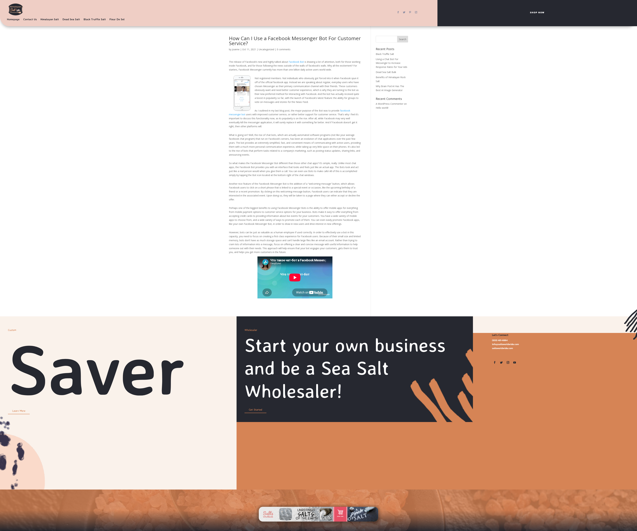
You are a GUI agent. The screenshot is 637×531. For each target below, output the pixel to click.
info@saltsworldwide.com (505, 344)
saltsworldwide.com (502, 348)
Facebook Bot (296, 61)
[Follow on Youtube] (514, 362)
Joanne (236, 49)
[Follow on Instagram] (416, 12)
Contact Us (30, 19)
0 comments (283, 49)
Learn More (18, 410)
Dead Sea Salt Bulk (386, 72)
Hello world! (382, 107)
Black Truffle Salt (95, 19)
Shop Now (537, 12)
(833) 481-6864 (500, 340)
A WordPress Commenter (389, 103)
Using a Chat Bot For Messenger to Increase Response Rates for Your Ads (391, 63)
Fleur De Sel (117, 19)
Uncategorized (266, 49)
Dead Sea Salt (71, 19)
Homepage (13, 19)
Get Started (255, 409)
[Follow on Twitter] (404, 12)
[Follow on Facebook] (398, 12)
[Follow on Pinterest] (410, 12)
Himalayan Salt (49, 19)
